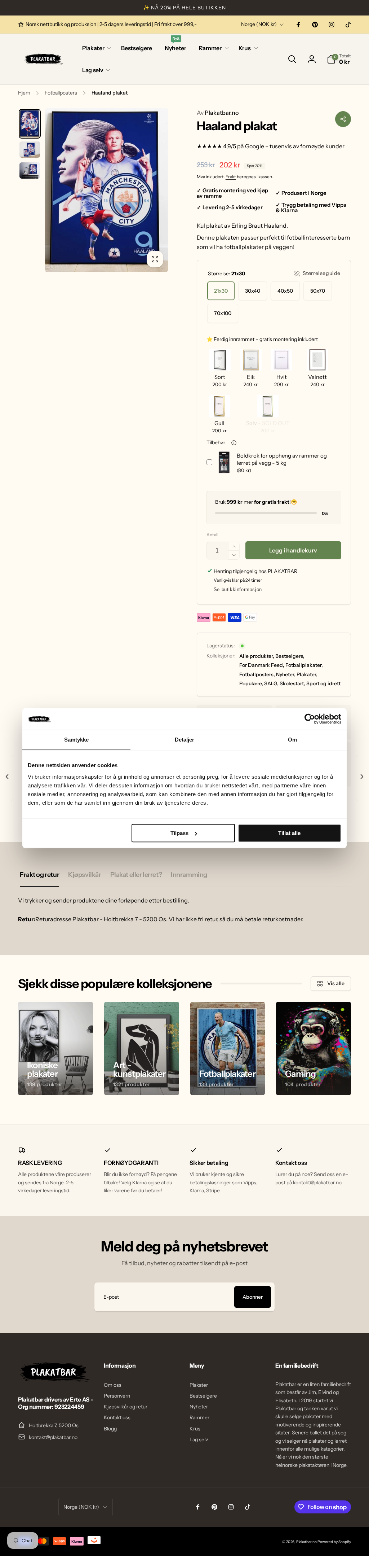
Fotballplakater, (304, 665)
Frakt (231, 176)
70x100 (222, 313)
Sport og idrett (323, 683)
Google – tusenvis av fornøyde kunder (294, 146)
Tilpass (179, 833)
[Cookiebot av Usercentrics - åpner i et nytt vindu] (309, 718)
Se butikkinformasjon (238, 589)
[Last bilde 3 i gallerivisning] (29, 170)
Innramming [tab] (189, 875)
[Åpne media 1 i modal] (106, 190)
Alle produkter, (256, 656)
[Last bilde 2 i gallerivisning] (29, 149)
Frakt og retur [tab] (39, 875)
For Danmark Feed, (261, 665)
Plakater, (307, 674)
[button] (95, 48)
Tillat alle (289, 833)
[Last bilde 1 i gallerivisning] (29, 124)
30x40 (252, 291)
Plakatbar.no (218, 112)
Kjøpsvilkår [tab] (84, 875)
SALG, (271, 683)
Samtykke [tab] (76, 740)
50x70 (317, 291)
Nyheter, (285, 674)
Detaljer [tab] (185, 740)
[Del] (343, 119)
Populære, (251, 683)
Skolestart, (292, 683)
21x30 (221, 291)
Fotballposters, (257, 674)
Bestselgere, (289, 656)
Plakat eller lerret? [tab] (136, 875)
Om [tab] (292, 740)
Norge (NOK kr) (259, 24)
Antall (212, 534)
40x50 (285, 291)
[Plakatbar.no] (54, 1380)
